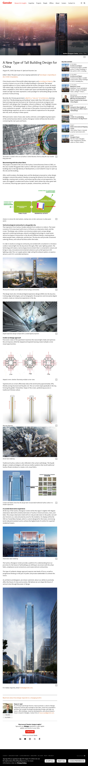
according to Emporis (46, 81)
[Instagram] (30, 739)
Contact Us (71, 3)
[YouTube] (25, 739)
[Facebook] (39, 739)
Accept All (50, 761)
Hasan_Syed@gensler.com (46, 713)
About (57, 3)
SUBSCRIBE (30, 732)
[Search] (84, 3)
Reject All (61, 761)
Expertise (31, 3)
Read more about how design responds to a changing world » (22, 698)
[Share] (81, 3)
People (45, 3)
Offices (51, 3)
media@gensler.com (26, 688)
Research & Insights (20, 3)
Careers (64, 3)
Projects (38, 3)
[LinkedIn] (20, 739)
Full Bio (8, 714)
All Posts (7, 717)
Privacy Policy (22, 763)
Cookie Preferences (76, 761)
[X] (35, 739)
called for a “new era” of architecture (36, 98)
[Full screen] (84, 57)
